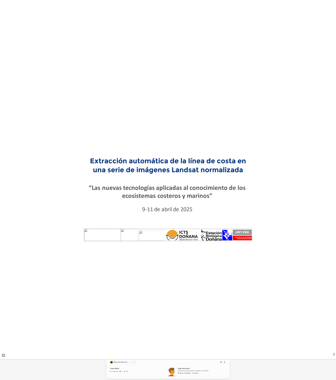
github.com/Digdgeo (185, 373)
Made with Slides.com (120, 362)
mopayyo (195, 373)
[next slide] (333, 354)
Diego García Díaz (184, 368)
